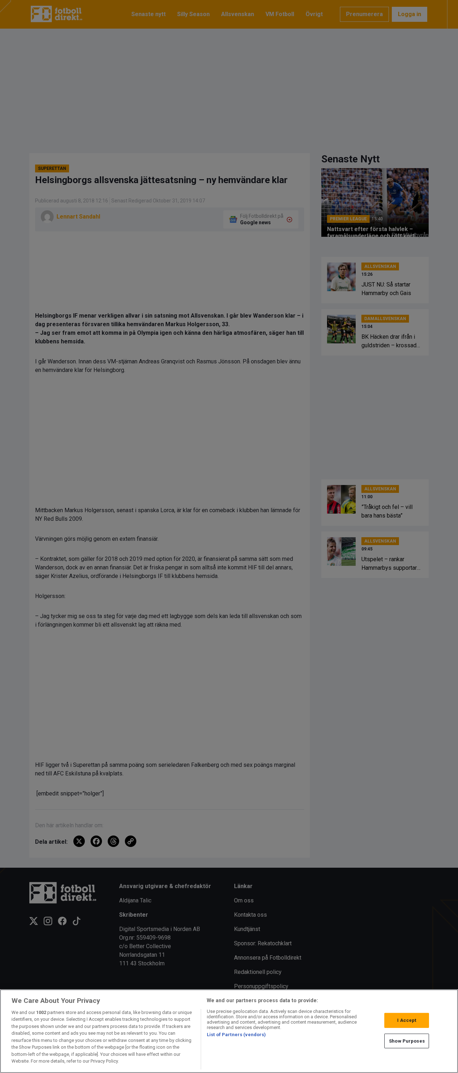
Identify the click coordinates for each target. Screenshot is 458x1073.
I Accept (406, 1020)
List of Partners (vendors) (236, 1034)
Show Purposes (407, 1040)
